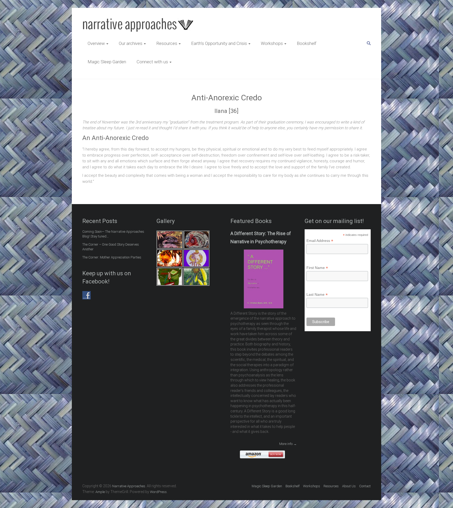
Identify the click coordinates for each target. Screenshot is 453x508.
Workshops (272, 43)
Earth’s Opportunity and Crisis (219, 43)
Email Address (319, 240)
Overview (96, 43)
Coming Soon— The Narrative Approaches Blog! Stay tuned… (113, 234)
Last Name (317, 294)
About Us (349, 486)
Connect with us (152, 61)
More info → (288, 444)
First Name (317, 267)
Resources (166, 43)
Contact (365, 486)
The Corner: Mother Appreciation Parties (111, 257)
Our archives (130, 43)
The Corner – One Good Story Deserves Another (110, 246)
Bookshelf (306, 43)
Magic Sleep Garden (107, 61)
